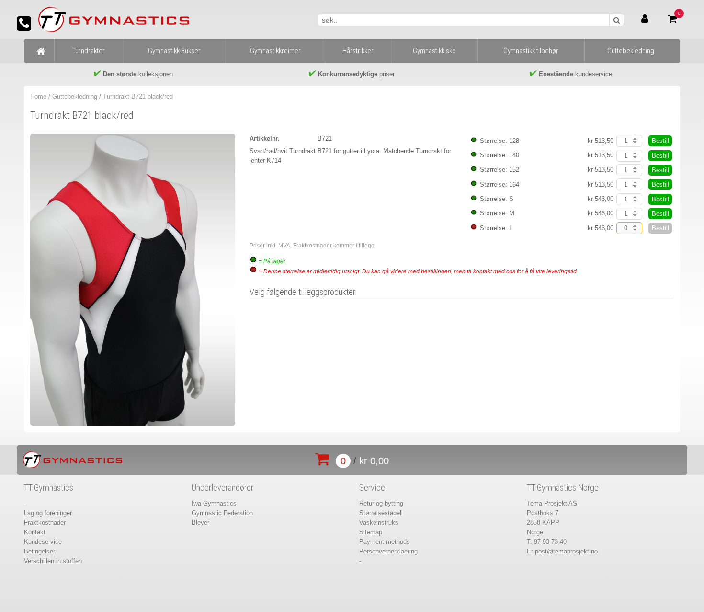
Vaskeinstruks (378, 522)
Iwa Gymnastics (214, 503)
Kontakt (34, 532)
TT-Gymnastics (48, 488)
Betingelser (39, 551)
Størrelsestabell (381, 513)
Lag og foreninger (48, 513)
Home (38, 96)
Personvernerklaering (388, 551)
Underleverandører (222, 488)
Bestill (660, 140)
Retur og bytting (381, 503)
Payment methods (384, 541)
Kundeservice (43, 541)
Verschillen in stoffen (53, 561)
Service (372, 488)
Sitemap (370, 532)
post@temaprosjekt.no (566, 551)
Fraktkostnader (312, 245)
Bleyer (200, 522)
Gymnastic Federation (222, 513)
